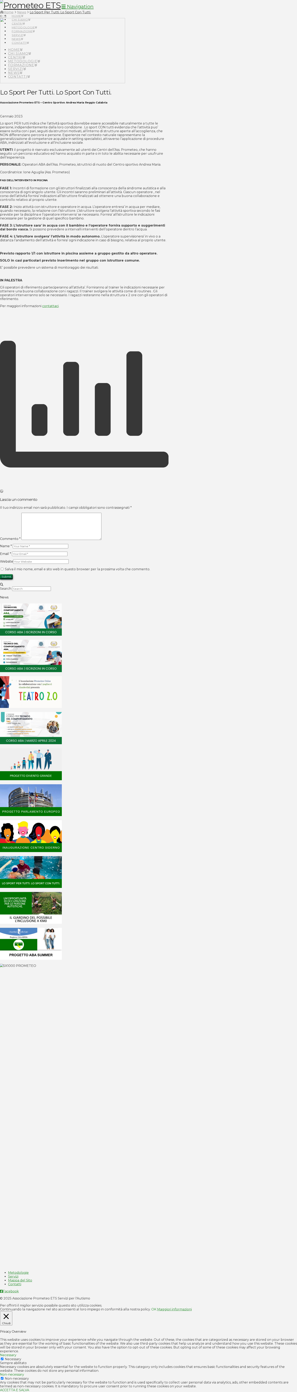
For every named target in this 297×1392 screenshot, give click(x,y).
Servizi (13, 1276)
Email (5, 554)
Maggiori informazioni (174, 1309)
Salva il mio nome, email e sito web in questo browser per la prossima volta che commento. (77, 569)
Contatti (14, 1284)
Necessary (13, 1359)
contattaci (50, 306)
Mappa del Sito (20, 1280)
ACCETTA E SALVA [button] (14, 1390)
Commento (10, 539)
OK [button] (153, 1309)
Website (6, 561)
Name (6, 546)
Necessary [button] (8, 1355)
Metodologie (18, 1273)
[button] (77, 7)
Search (5, 589)
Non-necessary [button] (12, 1374)
